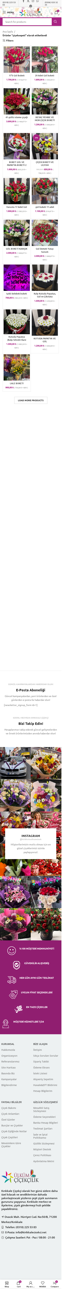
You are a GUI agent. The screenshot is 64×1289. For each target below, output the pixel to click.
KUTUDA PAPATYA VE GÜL (45, 340)
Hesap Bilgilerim (42, 1091)
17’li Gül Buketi (17, 75)
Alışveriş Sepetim (43, 1079)
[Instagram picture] (47, 763)
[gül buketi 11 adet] (45, 191)
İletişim (37, 1049)
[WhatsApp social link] (39, 740)
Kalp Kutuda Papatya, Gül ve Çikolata (45, 295)
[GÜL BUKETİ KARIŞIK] (17, 233)
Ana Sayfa (8, 31)
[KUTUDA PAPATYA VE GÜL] (45, 322)
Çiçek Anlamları (10, 1113)
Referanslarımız (10, 1061)
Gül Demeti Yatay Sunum (45, 250)
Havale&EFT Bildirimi (45, 1085)
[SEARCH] (55, 21)
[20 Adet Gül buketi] (45, 59)
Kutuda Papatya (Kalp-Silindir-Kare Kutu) (16, 339)
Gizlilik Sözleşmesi (43, 1143)
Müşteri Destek (42, 1149)
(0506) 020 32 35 (51, 3)
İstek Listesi (40, 1073)
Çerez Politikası (42, 1155)
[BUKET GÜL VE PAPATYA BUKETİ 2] (17, 146)
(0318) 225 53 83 (9, 3)
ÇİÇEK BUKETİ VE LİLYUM (45, 164)
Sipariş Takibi (41, 1061)
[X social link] (22, 740)
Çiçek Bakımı (8, 1108)
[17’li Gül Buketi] (17, 59)
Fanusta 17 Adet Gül (16, 207)
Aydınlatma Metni (43, 1161)
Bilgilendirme (9, 1085)
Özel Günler (8, 1119)
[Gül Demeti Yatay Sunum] (45, 233)
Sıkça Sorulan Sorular (45, 1055)
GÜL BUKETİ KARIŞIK (16, 248)
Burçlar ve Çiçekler (12, 1125)
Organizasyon (9, 1055)
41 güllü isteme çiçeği (17, 117)
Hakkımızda (8, 1049)
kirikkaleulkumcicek (31, 839)
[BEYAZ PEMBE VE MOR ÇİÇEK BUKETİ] (45, 101)
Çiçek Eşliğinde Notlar (14, 1131)
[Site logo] (30, 11)
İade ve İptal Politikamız (40, 1136)
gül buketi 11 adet (44, 207)
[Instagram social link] (30, 740)
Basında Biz (8, 1073)
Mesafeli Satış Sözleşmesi (41, 1109)
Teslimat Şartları (42, 1128)
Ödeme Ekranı (41, 1067)
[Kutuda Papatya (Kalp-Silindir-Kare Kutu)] (17, 321)
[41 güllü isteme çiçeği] (17, 101)
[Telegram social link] (30, 5)
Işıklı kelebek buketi (16, 293)
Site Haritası (8, 1067)
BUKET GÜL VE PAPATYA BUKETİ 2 (16, 164)
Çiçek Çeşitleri (9, 1137)
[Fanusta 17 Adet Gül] (17, 191)
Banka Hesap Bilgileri (45, 1122)
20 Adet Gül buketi (44, 75)
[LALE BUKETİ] (17, 367)
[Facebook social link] (13, 740)
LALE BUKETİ (17, 383)
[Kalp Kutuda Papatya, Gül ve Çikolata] (45, 278)
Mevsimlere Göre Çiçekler (11, 1145)
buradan (34, 1264)
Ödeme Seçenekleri (44, 1116)
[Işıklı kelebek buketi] (17, 278)
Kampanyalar (9, 1079)
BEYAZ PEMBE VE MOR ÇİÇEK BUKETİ (45, 119)
